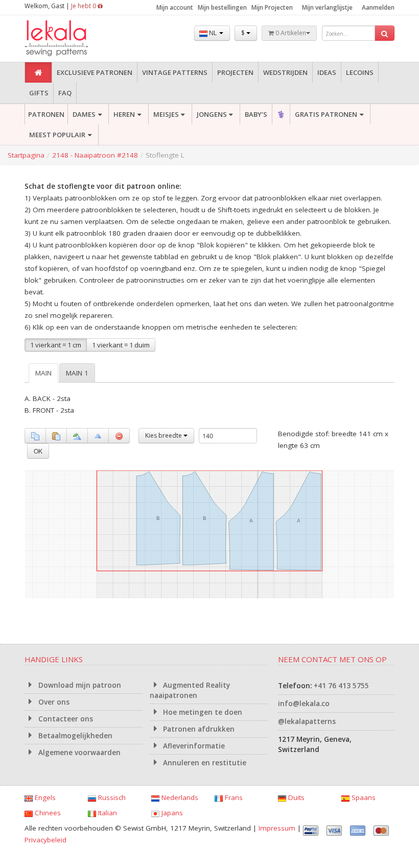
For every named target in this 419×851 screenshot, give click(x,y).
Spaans (363, 797)
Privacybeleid (45, 839)
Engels (44, 797)
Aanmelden (378, 7)
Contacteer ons (64, 718)
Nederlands (178, 797)
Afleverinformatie (193, 745)
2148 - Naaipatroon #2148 (95, 155)
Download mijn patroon (78, 685)
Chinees (47, 812)
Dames (84, 114)
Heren (124, 114)
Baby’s (256, 114)
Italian (106, 812)
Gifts (39, 92)
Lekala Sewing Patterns (76, 38)
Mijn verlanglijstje (327, 7)
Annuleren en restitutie (203, 762)
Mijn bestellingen (222, 7)
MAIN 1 (77, 373)
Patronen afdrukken (198, 729)
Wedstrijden (285, 72)
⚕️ (281, 114)
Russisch (111, 797)
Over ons (52, 702)
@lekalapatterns (307, 721)
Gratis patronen (326, 114)
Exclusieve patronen (94, 72)
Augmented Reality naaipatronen (190, 690)
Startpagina (26, 155)
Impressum (277, 828)
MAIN (43, 373)
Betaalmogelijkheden (74, 735)
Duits (295, 797)
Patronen (46, 114)
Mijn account (174, 7)
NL (212, 33)
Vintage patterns (174, 72)
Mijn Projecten (272, 7)
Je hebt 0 (84, 6)
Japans (171, 812)
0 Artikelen (290, 33)
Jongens (212, 114)
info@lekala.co (304, 703)
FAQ (65, 92)
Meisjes (166, 114)
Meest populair (57, 134)
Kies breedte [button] (164, 435)
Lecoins (360, 72)
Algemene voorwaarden (78, 752)
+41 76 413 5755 (341, 685)
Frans (233, 797)
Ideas (326, 72)
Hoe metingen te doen (201, 712)
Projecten (235, 72)
